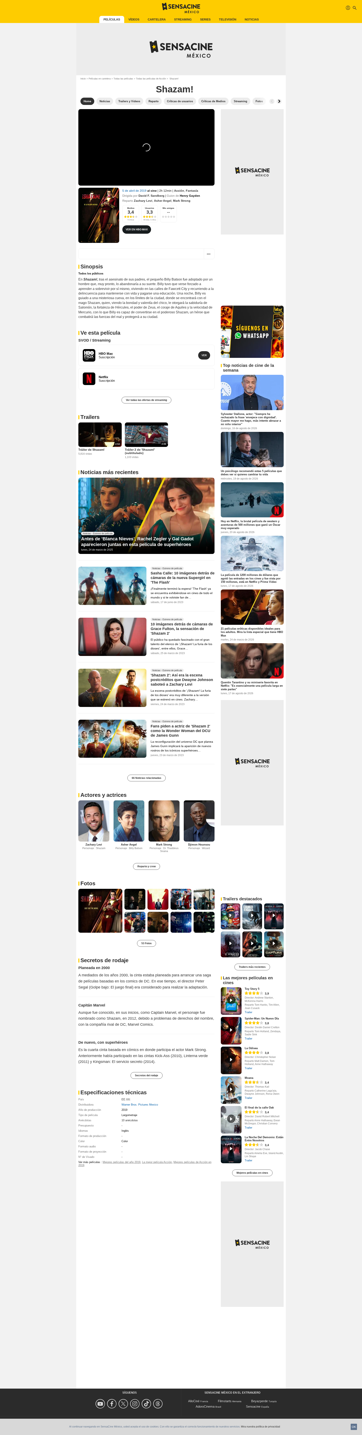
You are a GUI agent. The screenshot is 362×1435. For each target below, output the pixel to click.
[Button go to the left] (271, 101)
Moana (249, 1077)
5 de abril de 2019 (134, 190)
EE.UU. (126, 1099)
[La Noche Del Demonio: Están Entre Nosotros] (231, 1149)
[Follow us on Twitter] (124, 1403)
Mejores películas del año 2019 (121, 1162)
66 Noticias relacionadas (146, 778)
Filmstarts (224, 1401)
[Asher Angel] (129, 821)
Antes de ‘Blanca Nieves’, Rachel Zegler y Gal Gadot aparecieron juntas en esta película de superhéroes (137, 541)
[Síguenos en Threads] (158, 1403)
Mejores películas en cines (252, 1172)
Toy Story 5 (252, 988)
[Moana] (231, 1090)
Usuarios (149, 208)
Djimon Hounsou (199, 844)
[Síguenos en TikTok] (147, 1403)
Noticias (252, 19)
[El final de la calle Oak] (231, 1120)
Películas (111, 19)
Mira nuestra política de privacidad (260, 1426)
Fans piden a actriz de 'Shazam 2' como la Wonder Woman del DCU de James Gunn (180, 730)
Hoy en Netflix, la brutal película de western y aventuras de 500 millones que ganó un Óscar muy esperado (250, 525)
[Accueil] (181, 8)
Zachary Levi (143, 200)
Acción (179, 190)
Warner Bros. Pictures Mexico (140, 1104)
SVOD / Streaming (94, 340)
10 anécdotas (130, 1120)
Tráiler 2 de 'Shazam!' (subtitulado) (140, 451)
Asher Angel (162, 200)
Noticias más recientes (109, 472)
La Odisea (251, 1048)
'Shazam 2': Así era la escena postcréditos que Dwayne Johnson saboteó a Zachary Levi (182, 679)
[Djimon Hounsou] (199, 821)
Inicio (83, 78)
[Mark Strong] (164, 821)
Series (205, 19)
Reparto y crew (146, 866)
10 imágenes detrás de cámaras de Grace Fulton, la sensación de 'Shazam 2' (182, 628)
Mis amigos (168, 208)
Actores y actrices (103, 795)
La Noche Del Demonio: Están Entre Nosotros (264, 1139)
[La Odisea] (231, 1060)
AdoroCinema (205, 1406)
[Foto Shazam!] (100, 911)
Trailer (248, 1012)
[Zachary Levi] (93, 821)
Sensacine (253, 1406)
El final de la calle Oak (259, 1107)
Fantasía (192, 190)
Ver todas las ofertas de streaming (146, 400)
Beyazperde (259, 1401)
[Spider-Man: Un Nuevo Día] (231, 1031)
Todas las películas (123, 78)
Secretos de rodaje (104, 960)
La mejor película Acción (157, 1162)
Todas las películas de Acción (151, 78)
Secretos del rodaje (146, 1075)
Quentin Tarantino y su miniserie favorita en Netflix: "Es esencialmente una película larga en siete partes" (252, 686)
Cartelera (157, 19)
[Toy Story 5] (231, 1001)
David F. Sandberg (151, 195)
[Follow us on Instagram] (135, 1403)
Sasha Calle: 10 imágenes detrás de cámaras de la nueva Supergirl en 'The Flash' (183, 578)
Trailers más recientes (252, 967)
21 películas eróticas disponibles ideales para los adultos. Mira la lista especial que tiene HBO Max (252, 632)
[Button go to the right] (279, 101)
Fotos (87, 883)
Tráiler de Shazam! (91, 449)
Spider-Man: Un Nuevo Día (262, 1018)
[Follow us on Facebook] (112, 1403)
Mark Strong (181, 200)
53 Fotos (146, 943)
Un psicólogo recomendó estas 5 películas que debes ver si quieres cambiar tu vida (251, 472)
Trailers (90, 417)
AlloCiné (193, 1401)
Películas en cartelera (100, 78)
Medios (130, 208)
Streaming (183, 19)
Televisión (227, 19)
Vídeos (133, 19)
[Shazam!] (98, 215)
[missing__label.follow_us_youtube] (101, 1403)
